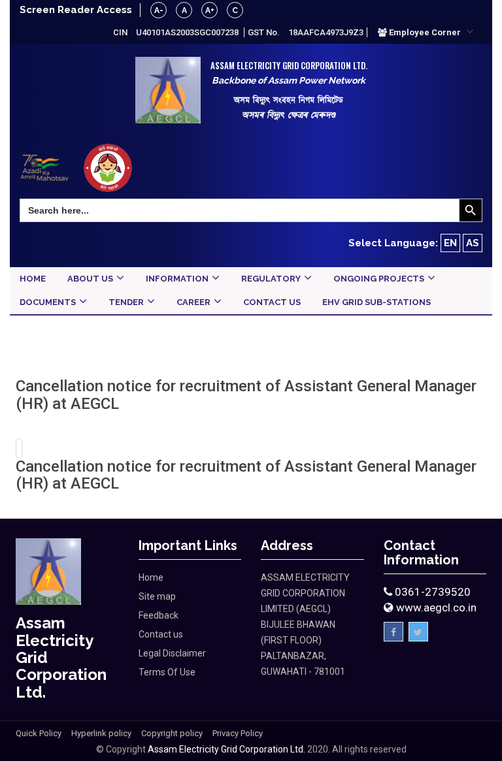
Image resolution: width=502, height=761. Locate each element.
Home (151, 577)
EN (450, 243)
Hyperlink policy (101, 733)
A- (158, 10)
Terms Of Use (167, 672)
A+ (209, 10)
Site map (157, 596)
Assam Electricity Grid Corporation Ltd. (226, 749)
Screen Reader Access (76, 10)
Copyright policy (172, 733)
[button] (425, 32)
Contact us (161, 634)
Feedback (158, 615)
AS (472, 243)
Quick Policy (38, 733)
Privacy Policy (237, 733)
